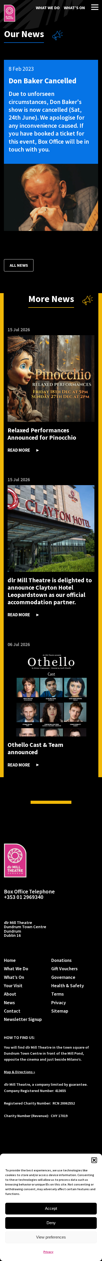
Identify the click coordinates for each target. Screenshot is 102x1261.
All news (19, 265)
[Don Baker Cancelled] (9, 13)
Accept (51, 1208)
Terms (57, 994)
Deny (51, 1223)
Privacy (48, 1252)
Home (10, 960)
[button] (94, 1160)
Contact (12, 1011)
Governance (63, 977)
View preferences (51, 1237)
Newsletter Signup (23, 1019)
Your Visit (13, 986)
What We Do (48, 7)
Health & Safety (67, 986)
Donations (61, 960)
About (10, 994)
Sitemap (59, 1011)
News (9, 1002)
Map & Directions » (19, 1072)
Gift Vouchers (64, 969)
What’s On (74, 7)
